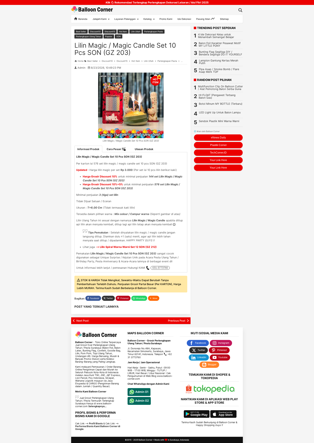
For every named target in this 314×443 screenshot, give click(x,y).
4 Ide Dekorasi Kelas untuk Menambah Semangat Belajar (216, 36)
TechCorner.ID (218, 152)
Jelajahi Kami (99, 19)
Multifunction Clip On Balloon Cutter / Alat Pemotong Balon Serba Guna (220, 88)
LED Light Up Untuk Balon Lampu (220, 112)
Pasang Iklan (203, 19)
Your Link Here (218, 160)
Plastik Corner (218, 145)
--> (126, 247)
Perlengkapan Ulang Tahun (88, 36)
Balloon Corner (145, 440)
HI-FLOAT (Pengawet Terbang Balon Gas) (217, 96)
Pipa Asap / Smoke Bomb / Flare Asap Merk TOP (219, 70)
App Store (226, 414)
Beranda (82, 19)
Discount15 (110, 31)
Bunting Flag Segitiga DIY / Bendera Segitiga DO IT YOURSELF (220, 53)
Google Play (199, 414)
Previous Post (176, 320)
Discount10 (95, 31)
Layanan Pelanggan (125, 19)
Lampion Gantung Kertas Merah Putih (218, 62)
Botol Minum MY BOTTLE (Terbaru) (220, 103)
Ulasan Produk (144, 149)
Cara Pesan (114, 149)
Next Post (82, 320)
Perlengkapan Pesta (153, 31)
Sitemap (224, 19)
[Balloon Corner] (92, 10)
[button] (153, 298)
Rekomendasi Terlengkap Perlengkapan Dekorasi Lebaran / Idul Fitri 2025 (157, 2)
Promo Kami (165, 19)
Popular (108, 36)
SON (118, 36)
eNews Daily (218, 137)
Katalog (147, 19)
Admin (81, 67)
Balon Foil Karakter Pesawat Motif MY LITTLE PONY (220, 44)
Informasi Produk (88, 149)
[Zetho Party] (188, 392)
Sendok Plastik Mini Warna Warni (219, 121)
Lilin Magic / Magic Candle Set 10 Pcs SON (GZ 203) (125, 49)
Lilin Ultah (135, 31)
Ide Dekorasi (184, 19)
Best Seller (81, 31)
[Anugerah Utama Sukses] (214, 392)
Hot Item (123, 31)
